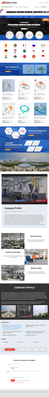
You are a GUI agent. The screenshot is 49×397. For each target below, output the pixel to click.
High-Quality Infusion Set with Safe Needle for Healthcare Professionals (8, 117)
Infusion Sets (11, 327)
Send (13, 380)
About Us (15, 16)
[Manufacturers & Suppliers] (9, 2)
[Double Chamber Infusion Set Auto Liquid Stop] (24, 85)
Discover (26, 16)
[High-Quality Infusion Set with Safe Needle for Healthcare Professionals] (8, 109)
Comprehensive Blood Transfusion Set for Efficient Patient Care (7, 94)
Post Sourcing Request (41, 2)
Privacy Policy (43, 391)
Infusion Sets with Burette (16, 326)
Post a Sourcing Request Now (17, 382)
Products (9, 16)
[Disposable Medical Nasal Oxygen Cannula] (24, 109)
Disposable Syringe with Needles (15, 325)
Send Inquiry (37, 7)
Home (3, 16)
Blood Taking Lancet (15, 329)
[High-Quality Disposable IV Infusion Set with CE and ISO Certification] (40, 85)
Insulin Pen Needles (6, 326)
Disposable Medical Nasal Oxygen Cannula (23, 117)
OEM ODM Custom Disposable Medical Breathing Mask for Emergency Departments (40, 117)
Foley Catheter (5, 327)
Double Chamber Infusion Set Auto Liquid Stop (24, 94)
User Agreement (31, 391)
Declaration (38, 391)
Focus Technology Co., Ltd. (16, 391)
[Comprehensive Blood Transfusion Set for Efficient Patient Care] (8, 85)
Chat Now (44, 7)
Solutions (21, 16)
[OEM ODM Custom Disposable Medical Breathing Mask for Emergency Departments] (40, 109)
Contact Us (32, 16)
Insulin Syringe (7, 329)
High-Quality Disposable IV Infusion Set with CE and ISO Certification (39, 94)
